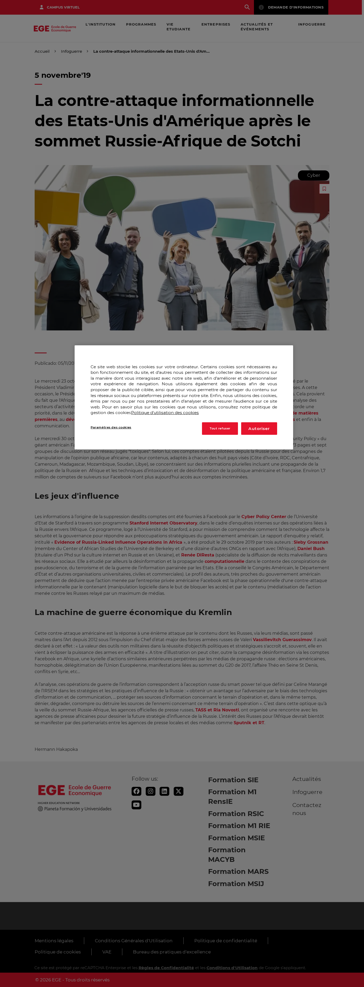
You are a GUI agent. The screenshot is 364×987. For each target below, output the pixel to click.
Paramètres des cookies (111, 427)
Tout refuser (220, 428)
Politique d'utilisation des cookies (165, 412)
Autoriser (259, 428)
